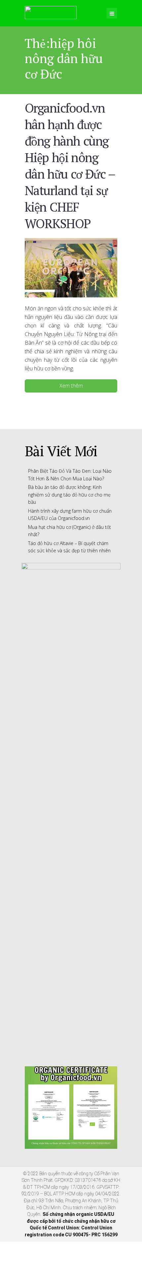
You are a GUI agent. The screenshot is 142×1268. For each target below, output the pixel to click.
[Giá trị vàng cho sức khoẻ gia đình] (51, 11)
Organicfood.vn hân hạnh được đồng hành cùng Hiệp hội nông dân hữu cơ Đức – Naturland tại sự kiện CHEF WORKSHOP (70, 165)
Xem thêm (71, 385)
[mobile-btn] (112, 13)
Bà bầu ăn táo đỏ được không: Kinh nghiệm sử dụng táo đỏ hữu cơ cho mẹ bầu (69, 494)
